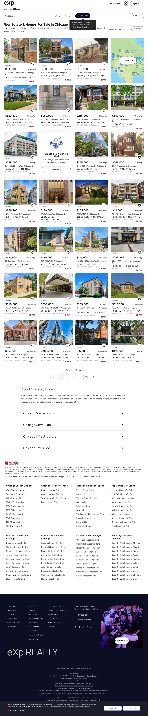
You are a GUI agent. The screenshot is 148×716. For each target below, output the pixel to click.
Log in (134, 3)
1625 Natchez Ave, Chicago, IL (124, 308)
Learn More (102, 693)
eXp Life (32, 606)
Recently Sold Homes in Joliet (124, 567)
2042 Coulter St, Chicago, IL (17, 354)
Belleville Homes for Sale (122, 510)
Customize (132, 708)
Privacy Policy (53, 614)
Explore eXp (11, 606)
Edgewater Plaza (83, 506)
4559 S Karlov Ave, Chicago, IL (89, 72)
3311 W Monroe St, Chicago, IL (17, 261)
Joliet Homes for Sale (120, 514)
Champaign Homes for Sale (123, 522)
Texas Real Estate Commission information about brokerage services (74, 686)
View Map (129, 60)
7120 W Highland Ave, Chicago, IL (18, 308)
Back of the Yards (84, 518)
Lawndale (80, 510)
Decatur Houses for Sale (17, 571)
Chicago (79, 370)
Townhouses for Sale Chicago (54, 498)
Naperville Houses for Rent (88, 548)
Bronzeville (81, 494)
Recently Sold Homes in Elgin (124, 579)
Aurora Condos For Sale (51, 555)
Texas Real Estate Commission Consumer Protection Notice (74, 688)
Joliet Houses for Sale (16, 567)
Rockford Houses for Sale (17, 559)
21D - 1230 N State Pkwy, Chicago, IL (56, 308)
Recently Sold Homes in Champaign (126, 575)
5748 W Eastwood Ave (15, 502)
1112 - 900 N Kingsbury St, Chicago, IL (126, 120)
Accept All (113, 708)
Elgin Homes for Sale (120, 526)
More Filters (84, 16)
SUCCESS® (33, 614)
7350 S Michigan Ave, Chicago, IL (54, 119)
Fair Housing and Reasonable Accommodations (74, 678)
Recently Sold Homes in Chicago (126, 543)
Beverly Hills (81, 522)
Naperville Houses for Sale (18, 551)
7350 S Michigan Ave (15, 506)
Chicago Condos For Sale (52, 543)
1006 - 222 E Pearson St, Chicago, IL (91, 166)
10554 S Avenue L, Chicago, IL (89, 354)
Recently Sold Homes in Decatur (125, 571)
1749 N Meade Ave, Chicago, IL (124, 354)
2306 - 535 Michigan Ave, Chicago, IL (126, 262)
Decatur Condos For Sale (52, 571)
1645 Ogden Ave (13, 518)
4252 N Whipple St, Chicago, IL (18, 214)
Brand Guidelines (54, 622)
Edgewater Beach (84, 526)
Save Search (138, 29)
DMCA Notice (74, 673)
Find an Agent (12, 610)
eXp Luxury (33, 631)
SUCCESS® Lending (36, 618)
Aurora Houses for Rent (86, 552)
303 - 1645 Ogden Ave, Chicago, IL (19, 166)
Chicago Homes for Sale (122, 490)
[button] (74, 413)
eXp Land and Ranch (36, 635)
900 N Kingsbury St (15, 514)
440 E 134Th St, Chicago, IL (52, 261)
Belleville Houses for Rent (87, 559)
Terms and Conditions (56, 606)
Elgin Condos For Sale (51, 579)
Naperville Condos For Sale (53, 551)
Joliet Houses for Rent (86, 563)
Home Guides (12, 627)
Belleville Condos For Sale (52, 563)
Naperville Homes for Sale (123, 498)
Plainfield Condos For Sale (53, 547)
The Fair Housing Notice (101, 690)
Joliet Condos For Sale (51, 567)
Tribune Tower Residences (88, 498)
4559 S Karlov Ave (14, 498)
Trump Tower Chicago (86, 490)
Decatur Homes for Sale (122, 518)
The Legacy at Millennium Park (90, 514)
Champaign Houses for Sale (18, 575)
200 (86, 377)
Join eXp (10, 614)
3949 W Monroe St (14, 526)
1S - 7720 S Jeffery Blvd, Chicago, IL (126, 214)
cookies (15, 704)
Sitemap (51, 627)
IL (72, 370)
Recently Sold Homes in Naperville (126, 551)
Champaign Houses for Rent (89, 571)
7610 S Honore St (13, 510)
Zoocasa (32, 610)
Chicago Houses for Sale (17, 543)
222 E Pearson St (13, 522)
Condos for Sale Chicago (52, 494)
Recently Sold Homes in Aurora (125, 555)
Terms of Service (91, 676)
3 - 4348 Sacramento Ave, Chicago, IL (19, 73)
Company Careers (14, 622)
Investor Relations (14, 618)
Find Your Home (115, 3)
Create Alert (56, 169)
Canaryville (81, 502)
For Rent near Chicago (51, 502)
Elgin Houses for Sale (15, 579)
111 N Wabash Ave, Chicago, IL (53, 214)
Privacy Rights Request (56, 610)
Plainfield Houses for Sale (17, 547)
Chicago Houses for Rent (87, 540)
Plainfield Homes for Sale (122, 494)
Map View (139, 16)
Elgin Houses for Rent (86, 575)
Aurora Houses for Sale (16, 555)
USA (66, 370)
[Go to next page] (94, 377)
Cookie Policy (53, 618)
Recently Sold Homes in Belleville (126, 563)
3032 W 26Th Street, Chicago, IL (54, 72)
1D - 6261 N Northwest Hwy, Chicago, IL (92, 309)
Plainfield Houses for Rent (88, 544)
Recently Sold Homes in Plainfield (126, 547)
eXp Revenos (33, 622)
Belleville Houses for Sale (17, 563)
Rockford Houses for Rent (87, 555)
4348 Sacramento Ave (16, 490)
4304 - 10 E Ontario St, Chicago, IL (55, 354)
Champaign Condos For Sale (54, 575)
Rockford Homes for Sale (122, 506)
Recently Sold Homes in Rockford (126, 559)
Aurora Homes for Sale (121, 502)
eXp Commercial (35, 627)
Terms (76, 706)
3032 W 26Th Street (15, 494)
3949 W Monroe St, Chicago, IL (124, 166)
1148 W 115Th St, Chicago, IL (88, 214)
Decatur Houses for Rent (87, 567)
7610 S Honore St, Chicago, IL (89, 119)
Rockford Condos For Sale (52, 559)
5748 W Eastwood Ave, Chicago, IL (19, 119)
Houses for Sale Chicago (52, 490)
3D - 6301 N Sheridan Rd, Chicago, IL (91, 261)
